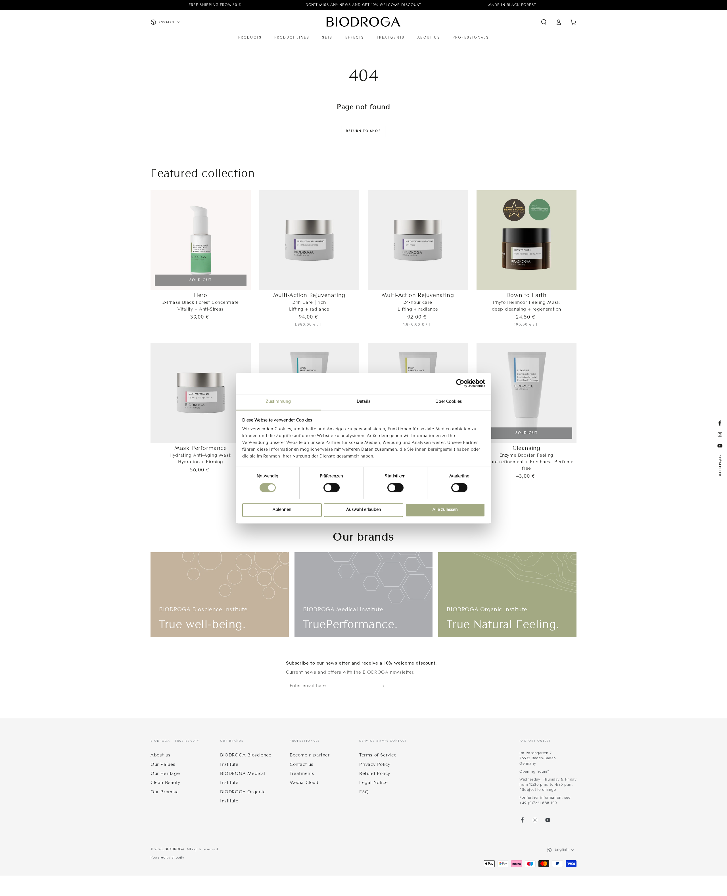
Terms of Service (378, 755)
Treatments (302, 774)
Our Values (163, 765)
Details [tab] (363, 402)
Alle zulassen (445, 510)
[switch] (331, 487)
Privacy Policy (374, 765)
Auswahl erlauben (363, 510)
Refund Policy (374, 774)
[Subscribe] (384, 686)
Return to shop (363, 131)
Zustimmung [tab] (278, 402)
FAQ (364, 792)
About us (161, 755)
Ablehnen (282, 510)
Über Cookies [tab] (448, 402)
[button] (543, 22)
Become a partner (310, 755)
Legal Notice (373, 783)
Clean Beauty (165, 783)
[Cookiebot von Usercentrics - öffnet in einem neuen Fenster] (460, 383)
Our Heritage (165, 774)
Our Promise (165, 792)
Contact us (302, 765)
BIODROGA (175, 849)
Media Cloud (304, 783)
